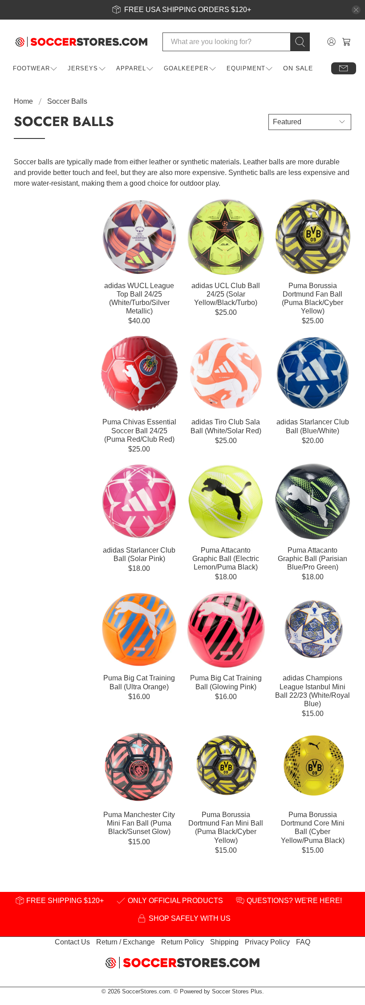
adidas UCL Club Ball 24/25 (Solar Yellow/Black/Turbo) (225, 294)
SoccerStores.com (146, 991)
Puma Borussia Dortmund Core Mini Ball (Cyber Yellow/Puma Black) (313, 827)
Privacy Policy (267, 942)
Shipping (224, 942)
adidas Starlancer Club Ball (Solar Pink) (139, 554)
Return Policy (182, 942)
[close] (356, 9)
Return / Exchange (125, 942)
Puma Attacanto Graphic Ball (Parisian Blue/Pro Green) (312, 558)
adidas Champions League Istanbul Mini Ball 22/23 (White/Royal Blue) (312, 691)
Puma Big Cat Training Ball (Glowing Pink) (226, 682)
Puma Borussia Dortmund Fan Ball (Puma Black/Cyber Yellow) (312, 298)
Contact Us (72, 942)
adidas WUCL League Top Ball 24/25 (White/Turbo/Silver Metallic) (139, 298)
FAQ (303, 942)
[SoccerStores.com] (81, 42)
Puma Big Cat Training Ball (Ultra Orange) (139, 682)
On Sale (298, 68)
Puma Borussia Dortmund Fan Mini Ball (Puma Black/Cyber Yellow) (225, 827)
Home (23, 101)
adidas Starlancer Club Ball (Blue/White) (312, 426)
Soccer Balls (67, 101)
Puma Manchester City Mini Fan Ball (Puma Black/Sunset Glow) (139, 823)
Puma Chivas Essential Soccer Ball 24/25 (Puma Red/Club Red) (139, 430)
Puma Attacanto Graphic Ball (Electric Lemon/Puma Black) (225, 558)
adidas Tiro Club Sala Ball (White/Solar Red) (226, 426)
